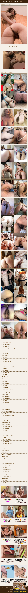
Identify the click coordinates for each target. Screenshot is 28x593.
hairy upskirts (5, 471)
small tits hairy (5, 458)
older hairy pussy (6, 439)
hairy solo (4, 461)
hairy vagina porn (6, 474)
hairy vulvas (4, 480)
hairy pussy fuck (5, 396)
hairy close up (5, 381)
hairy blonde (4, 370)
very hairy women (6, 476)
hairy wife (4, 482)
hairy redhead (5, 450)
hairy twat (4, 467)
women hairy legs (6, 422)
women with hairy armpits (8, 348)
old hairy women (6, 437)
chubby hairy (5, 376)
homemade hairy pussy (7, 411)
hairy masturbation (6, 426)
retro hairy (4, 452)
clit (2, 379)
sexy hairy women (6, 454)
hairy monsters (5, 409)
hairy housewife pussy (7, 415)
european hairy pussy (7, 389)
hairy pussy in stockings (7, 463)
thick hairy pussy (6, 465)
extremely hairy (5, 392)
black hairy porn (5, 368)
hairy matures (5, 428)
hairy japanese (5, 417)
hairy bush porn (5, 407)
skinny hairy (4, 456)
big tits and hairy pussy (7, 366)
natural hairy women (7, 435)
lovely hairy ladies (6, 420)
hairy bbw (4, 359)
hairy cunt (4, 385)
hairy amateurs (5, 344)
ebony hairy (4, 387)
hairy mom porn (5, 433)
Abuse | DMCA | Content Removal (10, 587)
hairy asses (4, 353)
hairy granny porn (6, 405)
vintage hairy (5, 478)
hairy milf (4, 430)
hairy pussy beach (6, 361)
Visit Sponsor (13, 46)
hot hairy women (6, 413)
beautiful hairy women (7, 364)
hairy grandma (5, 402)
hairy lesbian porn (6, 424)
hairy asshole (5, 355)
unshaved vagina (6, 469)
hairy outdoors (5, 441)
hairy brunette (5, 372)
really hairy (4, 448)
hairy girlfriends (5, 398)
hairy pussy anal (5, 346)
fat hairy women (5, 394)
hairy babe (4, 357)
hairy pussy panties (6, 443)
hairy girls (4, 400)
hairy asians (4, 351)
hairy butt (4, 374)
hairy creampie (5, 383)
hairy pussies (5, 446)
